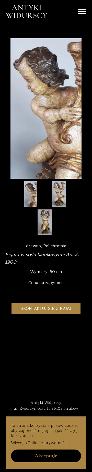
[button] (46, 456)
